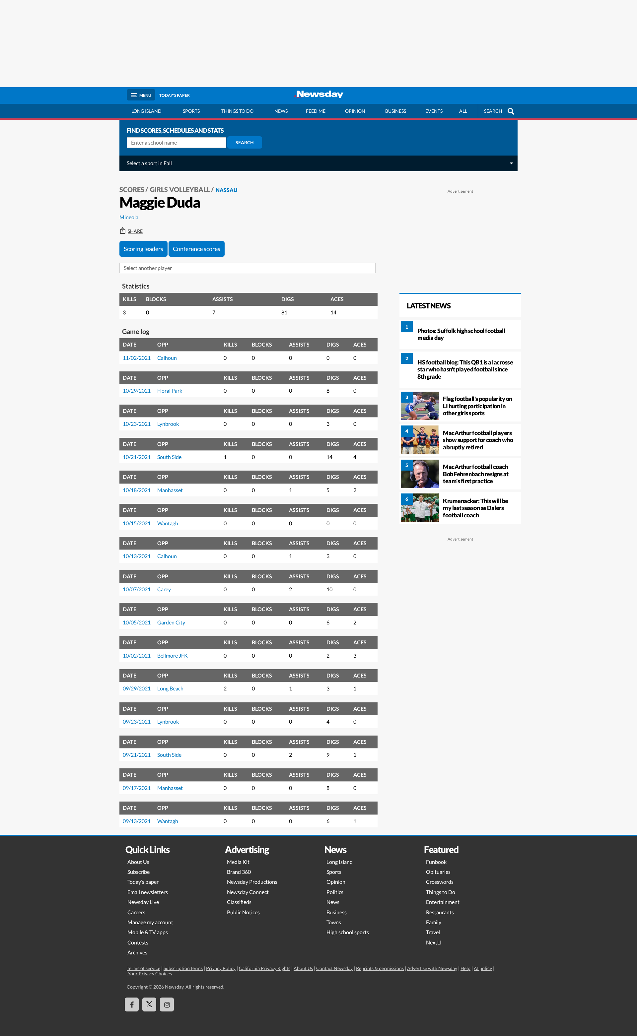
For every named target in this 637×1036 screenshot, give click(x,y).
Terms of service (143, 968)
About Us (138, 862)
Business (395, 111)
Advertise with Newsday (432, 968)
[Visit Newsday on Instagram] (167, 1004)
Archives (137, 952)
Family (433, 922)
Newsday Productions (252, 881)
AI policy (483, 968)
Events (434, 111)
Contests (137, 942)
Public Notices (243, 912)
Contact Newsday (334, 968)
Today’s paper (143, 881)
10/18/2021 (137, 490)
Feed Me (315, 111)
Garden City (171, 622)
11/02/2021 (137, 358)
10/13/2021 (137, 556)
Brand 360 (239, 872)
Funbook (436, 862)
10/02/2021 (137, 655)
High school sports (347, 932)
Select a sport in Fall (149, 163)
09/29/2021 (137, 688)
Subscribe (138, 872)
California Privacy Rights (264, 968)
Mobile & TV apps (147, 932)
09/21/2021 (137, 754)
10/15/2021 (137, 523)
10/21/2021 (137, 457)
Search (245, 142)
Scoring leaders (143, 248)
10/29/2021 (137, 390)
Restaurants (440, 912)
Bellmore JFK (172, 655)
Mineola (128, 217)
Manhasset (170, 490)
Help (465, 968)
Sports (191, 111)
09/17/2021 (137, 788)
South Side (169, 457)
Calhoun (167, 358)
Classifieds (239, 902)
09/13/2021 (137, 821)
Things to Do (440, 892)
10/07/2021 (137, 589)
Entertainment (443, 902)
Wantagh (167, 523)
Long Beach (170, 688)
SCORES (131, 189)
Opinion (355, 111)
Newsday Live (143, 902)
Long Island (146, 111)
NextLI (434, 942)
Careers (136, 912)
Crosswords (440, 881)
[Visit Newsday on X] (149, 1004)
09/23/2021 (137, 721)
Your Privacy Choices (149, 973)
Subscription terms (183, 968)
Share (135, 231)
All (463, 111)
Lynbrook (168, 424)
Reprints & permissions (380, 968)
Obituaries (438, 872)
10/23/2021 (137, 424)
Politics (334, 892)
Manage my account (150, 922)
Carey (164, 589)
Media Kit (238, 862)
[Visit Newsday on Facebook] (132, 1004)
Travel (433, 932)
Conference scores (196, 248)
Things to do (237, 111)
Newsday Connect (248, 892)
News (281, 111)
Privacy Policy (221, 968)
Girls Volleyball (180, 189)
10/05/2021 (137, 622)
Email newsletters (147, 892)
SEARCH (493, 111)
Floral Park (169, 390)
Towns (333, 922)
